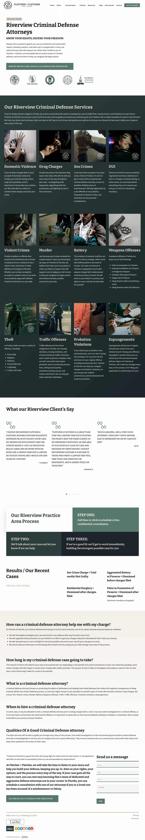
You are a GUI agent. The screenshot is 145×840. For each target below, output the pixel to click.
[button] (39, 66)
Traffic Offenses (52, 339)
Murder (45, 250)
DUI (112, 166)
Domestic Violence (20, 166)
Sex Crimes (83, 166)
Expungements (122, 339)
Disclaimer (135, 818)
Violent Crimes (17, 250)
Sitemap (136, 815)
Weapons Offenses (124, 250)
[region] (50, 80)
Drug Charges (50, 166)
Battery (80, 250)
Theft (9, 339)
